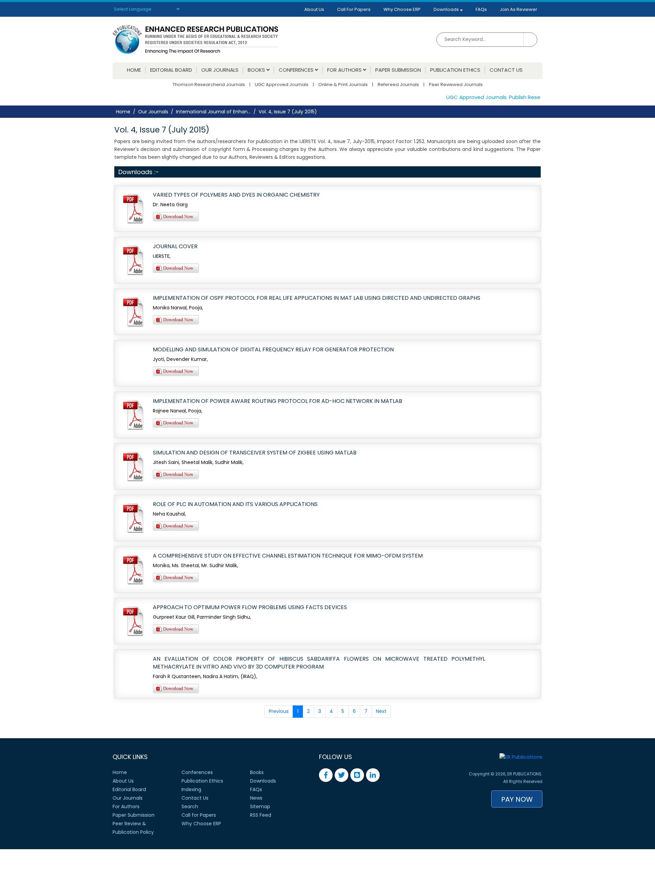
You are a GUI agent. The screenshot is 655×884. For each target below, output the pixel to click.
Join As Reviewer (518, 9)
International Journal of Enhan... (213, 111)
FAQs (481, 9)
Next (381, 711)
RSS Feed (260, 815)
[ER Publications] (195, 39)
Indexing (191, 789)
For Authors (345, 70)
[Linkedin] (373, 775)
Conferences (297, 70)
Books (257, 70)
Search (189, 806)
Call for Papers (198, 815)
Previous (279, 711)
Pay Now (517, 799)
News (256, 798)
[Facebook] (326, 775)
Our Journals (219, 70)
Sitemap (260, 806)
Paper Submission (398, 70)
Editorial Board (171, 70)
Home (134, 70)
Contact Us (506, 70)
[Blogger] (357, 775)
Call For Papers (353, 9)
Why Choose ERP (402, 9)
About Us (314, 9)
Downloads (447, 9)
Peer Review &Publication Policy (133, 828)
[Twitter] (341, 775)
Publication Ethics (455, 70)
